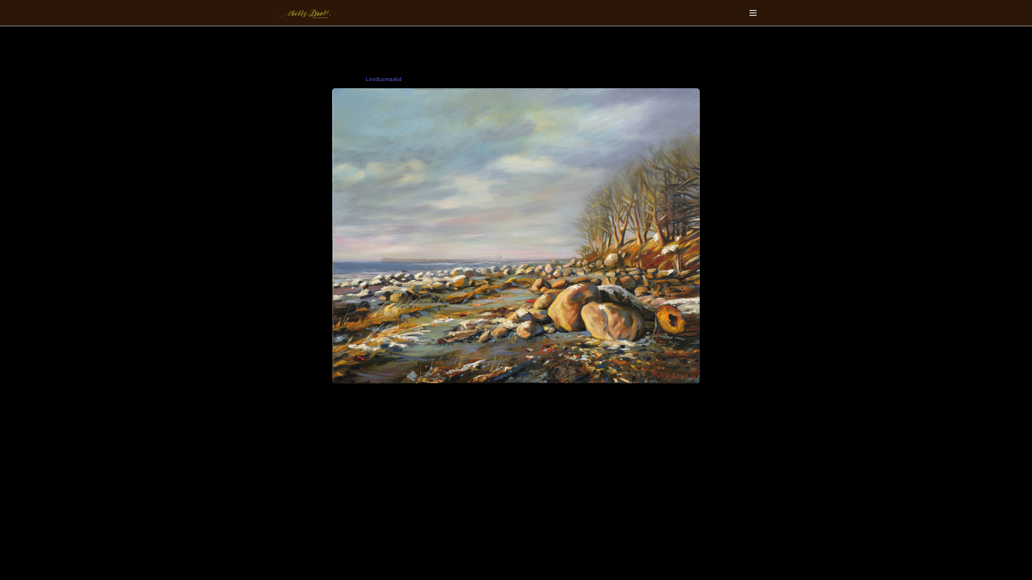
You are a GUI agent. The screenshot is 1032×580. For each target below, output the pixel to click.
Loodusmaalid (384, 79)
